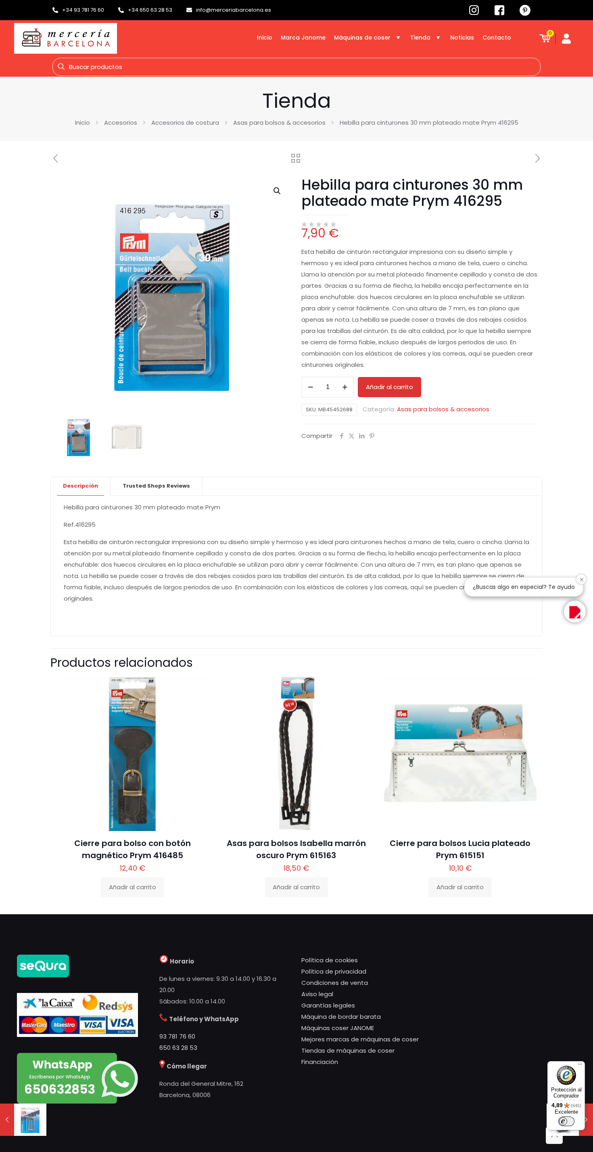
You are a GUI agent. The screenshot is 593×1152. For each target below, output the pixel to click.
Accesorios (120, 122)
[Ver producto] (198, 705)
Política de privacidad (333, 971)
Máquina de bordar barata (341, 1016)
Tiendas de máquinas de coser (348, 1050)
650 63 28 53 (178, 1047)
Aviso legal (317, 994)
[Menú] (580, 1066)
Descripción (80, 486)
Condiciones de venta (334, 982)
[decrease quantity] (310, 387)
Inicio (82, 122)
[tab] (81, 486)
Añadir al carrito (389, 387)
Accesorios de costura (185, 122)
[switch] (566, 1121)
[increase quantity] (345, 387)
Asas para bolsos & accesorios (279, 122)
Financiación (319, 1062)
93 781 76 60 (177, 1036)
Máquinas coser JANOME (337, 1028)
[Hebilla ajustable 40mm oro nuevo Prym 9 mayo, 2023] (23, 1120)
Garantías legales (328, 1005)
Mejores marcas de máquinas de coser (360, 1039)
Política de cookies (329, 960)
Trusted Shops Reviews (156, 486)
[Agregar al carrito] (198, 688)
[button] (277, 191)
